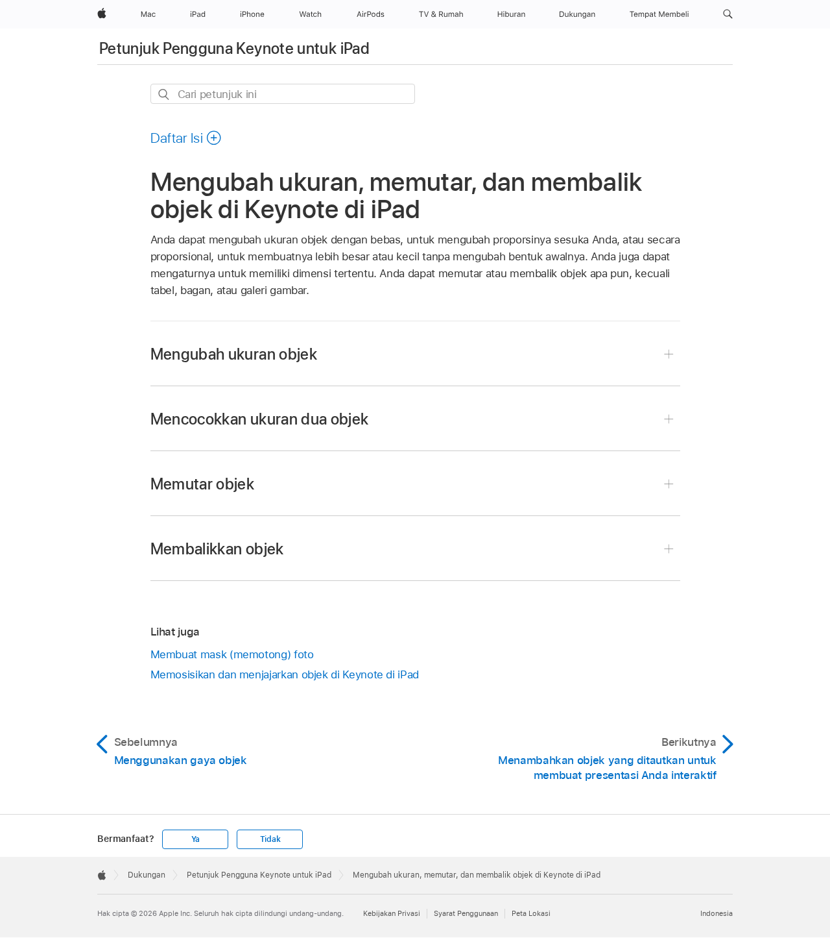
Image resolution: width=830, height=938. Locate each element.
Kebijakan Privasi (391, 913)
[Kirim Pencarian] (164, 94)
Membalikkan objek (217, 548)
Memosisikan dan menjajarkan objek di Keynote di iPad (284, 674)
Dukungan (146, 875)
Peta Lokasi (531, 913)
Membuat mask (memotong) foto (232, 654)
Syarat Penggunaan (466, 913)
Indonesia (716, 913)
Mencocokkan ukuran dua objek (259, 419)
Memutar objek (202, 484)
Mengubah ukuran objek (234, 354)
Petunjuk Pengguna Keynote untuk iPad (234, 48)
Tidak (270, 839)
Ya (195, 839)
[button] (728, 14)
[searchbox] (282, 94)
